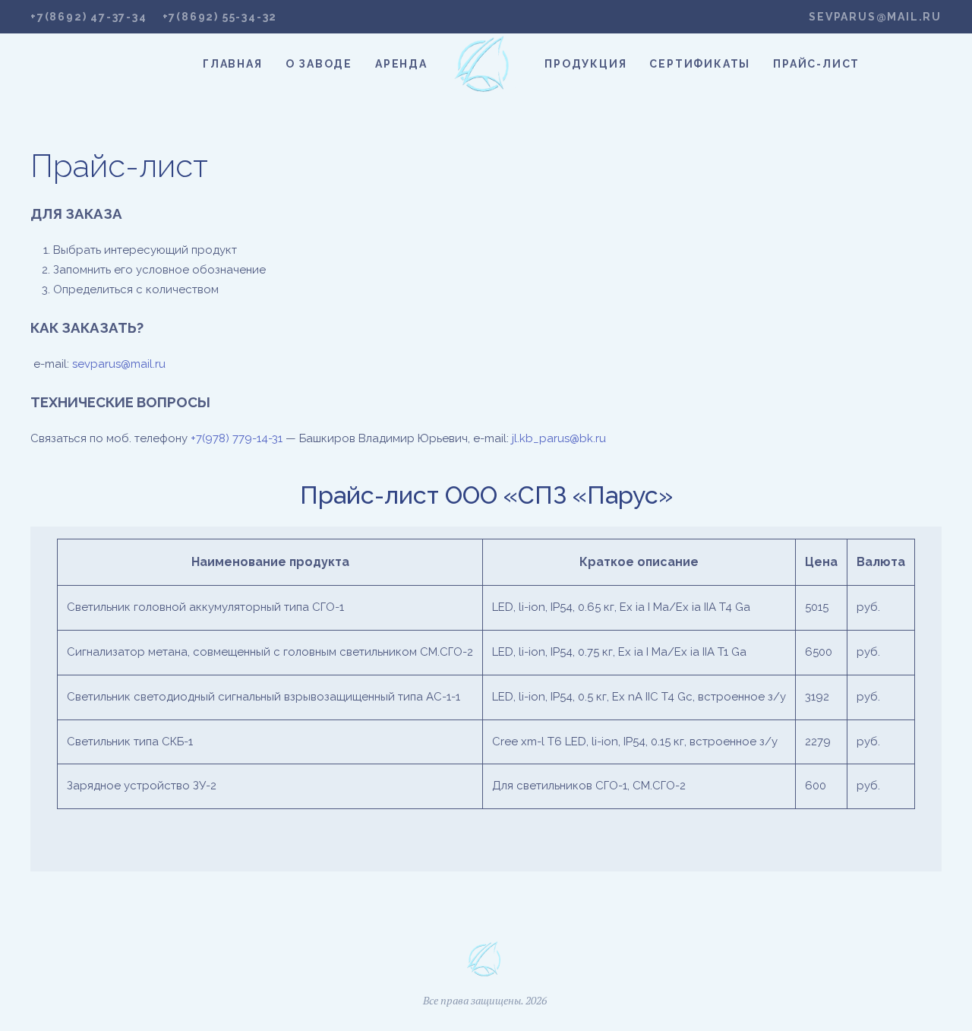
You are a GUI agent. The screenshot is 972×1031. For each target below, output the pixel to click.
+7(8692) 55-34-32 (220, 17)
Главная (233, 64)
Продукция (585, 64)
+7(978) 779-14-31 (236, 438)
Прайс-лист (816, 64)
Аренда (401, 64)
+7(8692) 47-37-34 (88, 17)
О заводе (319, 64)
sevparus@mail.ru (875, 17)
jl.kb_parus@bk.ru (559, 438)
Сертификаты (699, 64)
